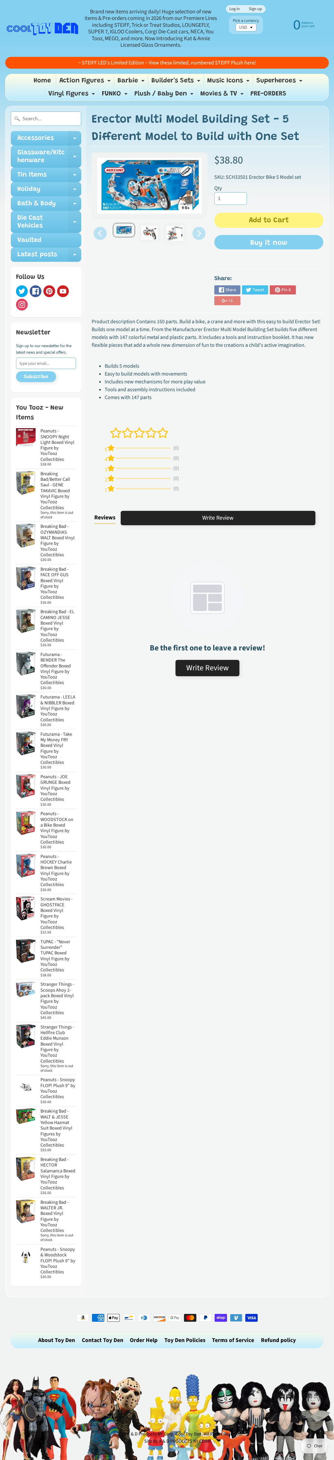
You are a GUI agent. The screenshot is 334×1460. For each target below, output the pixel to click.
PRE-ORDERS (268, 94)
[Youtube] (63, 291)
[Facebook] (35, 291)
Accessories (49, 140)
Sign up (255, 9)
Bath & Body (49, 205)
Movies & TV (222, 95)
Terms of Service (233, 1340)
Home (42, 80)
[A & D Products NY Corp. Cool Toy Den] (42, 28)
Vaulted (29, 240)
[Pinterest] (49, 291)
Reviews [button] (104, 517)
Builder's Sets (176, 82)
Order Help (144, 1340)
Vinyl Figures (72, 95)
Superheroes (280, 82)
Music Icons (229, 82)
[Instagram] (22, 304)
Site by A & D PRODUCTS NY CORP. (177, 1441)
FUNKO (115, 95)
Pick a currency (246, 20)
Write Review (218, 518)
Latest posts (49, 256)
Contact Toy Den (102, 1340)
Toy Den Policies (184, 1340)
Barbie (131, 82)
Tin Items (49, 177)
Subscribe (36, 376)
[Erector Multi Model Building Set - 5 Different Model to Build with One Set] (124, 230)
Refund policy (278, 1340)
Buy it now (268, 243)
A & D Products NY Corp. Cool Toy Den (164, 1434)
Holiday (49, 191)
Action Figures (85, 82)
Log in (234, 9)
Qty (218, 188)
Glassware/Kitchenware (49, 156)
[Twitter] (22, 291)
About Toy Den (56, 1340)
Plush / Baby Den (164, 95)
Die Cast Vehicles (49, 222)
